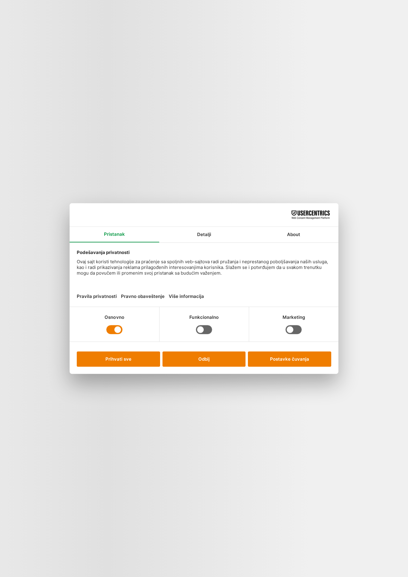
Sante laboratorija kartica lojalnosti (300, 391)
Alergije (157, 49)
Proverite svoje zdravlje (217, 42)
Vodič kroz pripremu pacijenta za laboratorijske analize (300, 164)
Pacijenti (106, 24)
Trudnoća (216, 79)
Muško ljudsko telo (184, 190)
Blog (117, 16)
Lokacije (98, 24)
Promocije (65, 27)
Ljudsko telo (52, 21)
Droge (156, 508)
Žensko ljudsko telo (184, 82)
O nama (127, 19)
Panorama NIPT (89, 21)
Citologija (157, 457)
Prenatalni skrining (222, 138)
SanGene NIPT (78, 21)
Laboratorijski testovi (328, 137)
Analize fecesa (157, 115)
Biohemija (157, 398)
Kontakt (133, 24)
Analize (40, 24)
